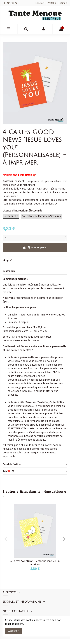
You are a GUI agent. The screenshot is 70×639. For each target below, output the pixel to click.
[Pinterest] (16, 3)
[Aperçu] (63, 508)
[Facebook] (4, 3)
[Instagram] (12, 3)
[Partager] (4, 260)
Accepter (13, 630)
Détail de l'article (12, 464)
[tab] (35, 271)
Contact (63, 3)
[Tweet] (7, 260)
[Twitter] (8, 3)
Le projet (40, 3)
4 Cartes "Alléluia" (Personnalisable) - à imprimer (35, 562)
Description (9, 271)
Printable (52, 3)
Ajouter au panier (38, 247)
